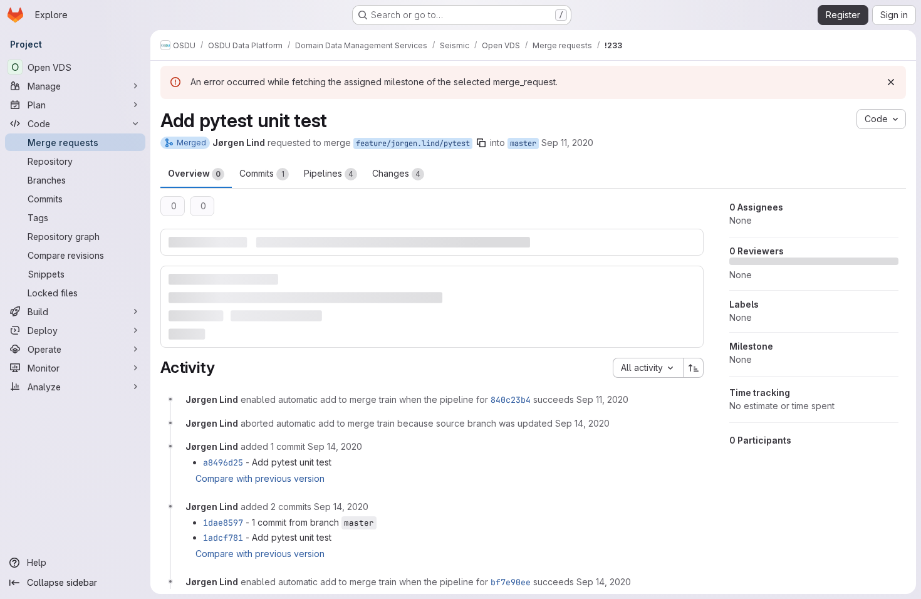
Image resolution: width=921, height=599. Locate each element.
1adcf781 (223, 537)
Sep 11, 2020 (567, 142)
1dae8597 (223, 522)
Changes (396, 173)
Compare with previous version (260, 478)
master (523, 143)
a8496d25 (223, 462)
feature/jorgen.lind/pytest (413, 143)
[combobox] (648, 368)
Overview (194, 173)
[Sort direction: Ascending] (694, 368)
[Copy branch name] (481, 142)
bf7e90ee (511, 582)
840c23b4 (511, 399)
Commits (261, 173)
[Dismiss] (890, 82)
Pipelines (328, 173)
